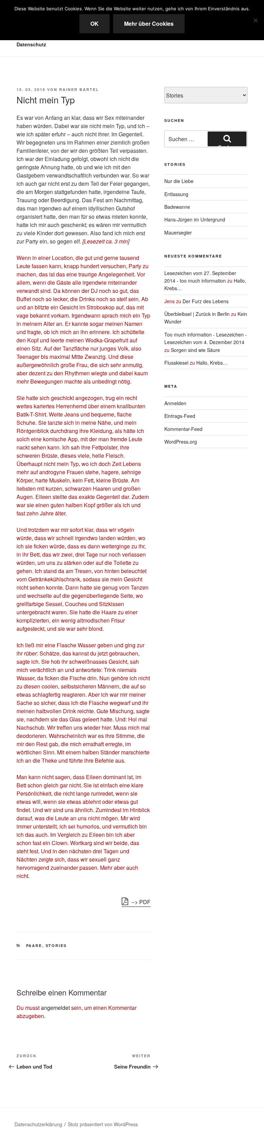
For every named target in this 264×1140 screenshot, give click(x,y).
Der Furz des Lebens (206, 301)
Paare (34, 945)
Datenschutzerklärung (38, 1124)
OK (94, 23)
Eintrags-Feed (179, 415)
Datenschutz (31, 44)
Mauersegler (178, 232)
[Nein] (255, 20)
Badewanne (177, 206)
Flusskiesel (176, 362)
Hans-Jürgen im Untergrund (194, 219)
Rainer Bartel (79, 89)
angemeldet (55, 1008)
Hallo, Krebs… (212, 362)
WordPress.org (180, 441)
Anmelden (175, 403)
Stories (56, 945)
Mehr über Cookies (149, 23)
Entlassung (176, 194)
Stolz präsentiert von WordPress (103, 1124)
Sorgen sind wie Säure (195, 349)
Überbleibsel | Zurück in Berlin (197, 313)
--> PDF (140, 902)
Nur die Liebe (179, 181)
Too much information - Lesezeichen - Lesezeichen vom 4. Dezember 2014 (205, 338)
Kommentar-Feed (183, 428)
